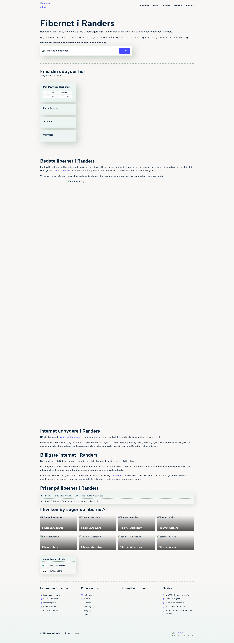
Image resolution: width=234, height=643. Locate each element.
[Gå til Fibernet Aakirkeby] (136, 523)
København (89, 595)
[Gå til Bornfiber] (117, 495)
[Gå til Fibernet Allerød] (175, 542)
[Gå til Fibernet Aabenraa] (58, 523)
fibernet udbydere (61, 170)
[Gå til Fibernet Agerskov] (97, 542)
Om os (67, 633)
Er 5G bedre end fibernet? (177, 595)
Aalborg (87, 606)
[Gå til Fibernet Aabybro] (97, 523)
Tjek (124, 50)
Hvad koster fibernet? (175, 606)
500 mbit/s (50, 96)
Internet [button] (166, 5)
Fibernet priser (49, 603)
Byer (86, 614)
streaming (116, 475)
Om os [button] (190, 5)
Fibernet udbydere (51, 595)
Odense (87, 603)
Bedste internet (50, 606)
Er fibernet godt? (173, 599)
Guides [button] (178, 5)
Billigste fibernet (50, 599)
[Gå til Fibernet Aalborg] (175, 523)
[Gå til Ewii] (117, 501)
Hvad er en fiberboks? (175, 603)
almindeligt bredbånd (70, 437)
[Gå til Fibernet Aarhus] (58, 542)
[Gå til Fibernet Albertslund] (136, 542)
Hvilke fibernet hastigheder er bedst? (179, 612)
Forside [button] (144, 5)
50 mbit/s (50, 92)
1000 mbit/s (65, 96)
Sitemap (76, 633)
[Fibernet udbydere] (48, 5)
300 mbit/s (65, 92)
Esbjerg (87, 610)
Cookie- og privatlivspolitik (50, 633)
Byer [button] (155, 5)
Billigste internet (50, 610)
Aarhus (87, 599)
